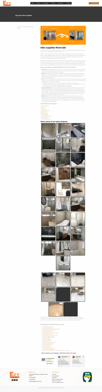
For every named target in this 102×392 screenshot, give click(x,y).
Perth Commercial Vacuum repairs (49, 342)
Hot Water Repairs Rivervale (48, 327)
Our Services (45, 3)
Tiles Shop (53, 3)
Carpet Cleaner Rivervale (47, 339)
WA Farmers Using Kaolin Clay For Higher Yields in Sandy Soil (54, 350)
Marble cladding (44, 117)
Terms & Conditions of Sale (57, 382)
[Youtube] (17, 380)
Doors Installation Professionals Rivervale (50, 332)
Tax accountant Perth (47, 346)
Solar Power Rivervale (47, 340)
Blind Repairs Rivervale (47, 331)
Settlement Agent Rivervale (48, 326)
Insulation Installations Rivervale (48, 336)
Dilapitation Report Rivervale (48, 343)
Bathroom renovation (46, 110)
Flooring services (45, 114)
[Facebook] (12, 380)
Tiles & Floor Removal (56, 380)
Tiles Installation (55, 376)
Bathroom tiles (44, 111)
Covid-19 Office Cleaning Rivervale (49, 349)
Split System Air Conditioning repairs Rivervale (51, 329)
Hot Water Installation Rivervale (48, 337)
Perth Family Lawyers (47, 338)
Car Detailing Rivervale (47, 345)
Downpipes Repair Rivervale (48, 344)
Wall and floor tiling (45, 105)
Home (32, 3)
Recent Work (60, 3)
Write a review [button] (49, 363)
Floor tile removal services (46, 116)
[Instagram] (15, 380)
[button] (85, 361)
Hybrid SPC (54, 377)
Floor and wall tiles (45, 115)
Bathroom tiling (44, 113)
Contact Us (68, 3)
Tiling (42, 108)
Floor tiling (43, 107)
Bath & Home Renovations (57, 379)
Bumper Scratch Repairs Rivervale (49, 330)
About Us (38, 3)
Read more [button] (60, 365)
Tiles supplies (44, 109)
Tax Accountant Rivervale (47, 333)
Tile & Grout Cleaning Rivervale (48, 348)
